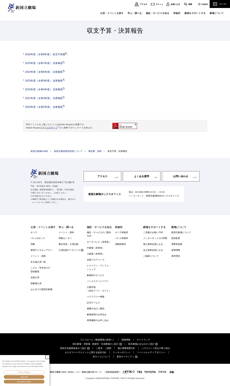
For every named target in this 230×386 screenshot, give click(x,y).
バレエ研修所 (121, 238)
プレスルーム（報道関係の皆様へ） (97, 339)
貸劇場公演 (36, 283)
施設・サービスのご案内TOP (99, 234)
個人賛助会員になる (153, 244)
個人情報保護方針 (126, 348)
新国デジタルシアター (41, 250)
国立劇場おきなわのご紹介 (141, 344)
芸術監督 (175, 238)
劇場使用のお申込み (97, 314)
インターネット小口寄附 (155, 238)
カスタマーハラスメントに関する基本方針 (85, 352)
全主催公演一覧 (38, 262)
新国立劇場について (181, 232)
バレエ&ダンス (38, 238)
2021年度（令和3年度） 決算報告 (44, 98)
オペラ (34, 232)
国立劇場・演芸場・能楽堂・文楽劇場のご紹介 (96, 344)
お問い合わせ (180, 176)
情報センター (65, 238)
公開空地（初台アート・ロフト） (99, 289)
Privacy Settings (24, 372)
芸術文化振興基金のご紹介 (73, 348)
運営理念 (175, 256)
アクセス (143, 4)
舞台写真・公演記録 (68, 244)
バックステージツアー (98, 281)
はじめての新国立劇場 (41, 289)
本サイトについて (101, 356)
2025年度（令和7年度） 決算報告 (44, 63)
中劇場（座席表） (95, 248)
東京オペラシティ (125, 356)
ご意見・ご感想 (103, 348)
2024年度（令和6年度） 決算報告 (44, 72)
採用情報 (175, 250)
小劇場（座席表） (95, 254)
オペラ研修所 (121, 232)
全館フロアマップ (95, 259)
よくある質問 (141, 176)
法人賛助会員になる (153, 250)
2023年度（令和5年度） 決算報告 (44, 80)
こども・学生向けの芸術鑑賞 (40, 269)
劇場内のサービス (95, 275)
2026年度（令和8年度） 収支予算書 (45, 54)
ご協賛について (150, 256)
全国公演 (35, 277)
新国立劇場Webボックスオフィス (162, 195)
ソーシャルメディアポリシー (151, 352)
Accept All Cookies (24, 382)
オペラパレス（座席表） (99, 242)
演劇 (33, 244)
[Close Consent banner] (47, 357)
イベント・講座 (38, 256)
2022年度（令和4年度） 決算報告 (44, 89)
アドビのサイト (50, 127)
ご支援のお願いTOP (153, 232)
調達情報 (126, 339)
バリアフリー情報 (95, 296)
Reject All (24, 377)
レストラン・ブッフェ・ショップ (99, 267)
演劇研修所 (120, 244)
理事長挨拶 (176, 244)
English (205, 4)
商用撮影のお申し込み (98, 320)
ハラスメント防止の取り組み (156, 348)
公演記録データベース (70, 250)
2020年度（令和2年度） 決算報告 (44, 107)
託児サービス (93, 302)
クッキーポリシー (121, 352)
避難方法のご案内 (95, 308)
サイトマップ (143, 339)
